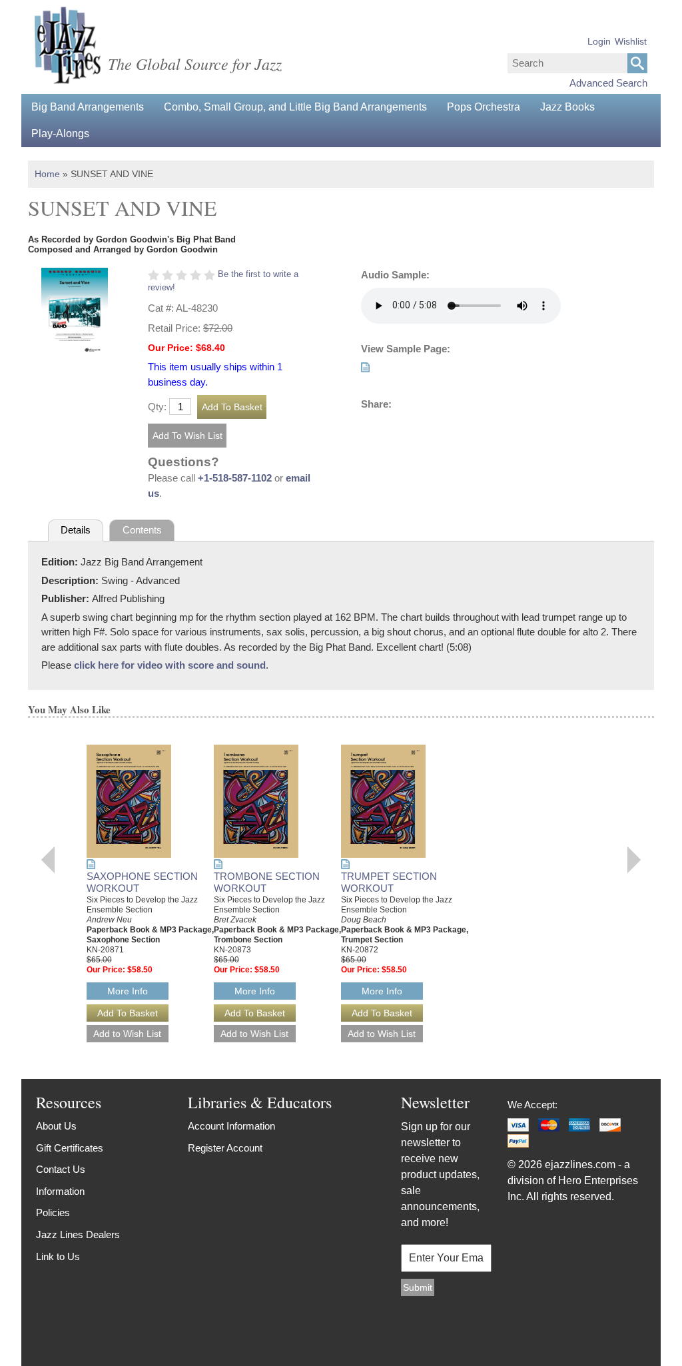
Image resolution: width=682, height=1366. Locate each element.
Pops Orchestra (483, 107)
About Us (56, 1126)
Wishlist (631, 41)
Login (599, 41)
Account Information (231, 1126)
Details (76, 529)
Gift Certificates (69, 1148)
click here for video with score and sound (170, 665)
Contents (142, 529)
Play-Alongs (60, 133)
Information (60, 1191)
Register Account (225, 1148)
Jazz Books (567, 107)
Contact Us (60, 1169)
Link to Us (58, 1256)
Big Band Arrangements (87, 107)
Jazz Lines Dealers (78, 1234)
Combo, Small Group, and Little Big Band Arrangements (295, 107)
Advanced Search (608, 83)
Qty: (157, 407)
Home (47, 174)
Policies (53, 1212)
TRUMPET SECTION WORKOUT (389, 882)
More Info (127, 991)
